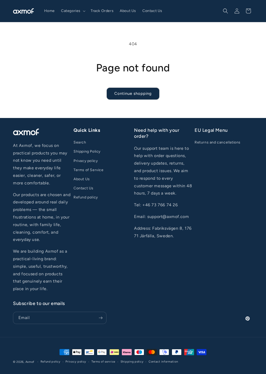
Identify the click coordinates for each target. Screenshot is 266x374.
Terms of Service (89, 170)
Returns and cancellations (218, 142)
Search (80, 142)
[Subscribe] (100, 318)
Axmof (30, 362)
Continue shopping (133, 93)
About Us (82, 179)
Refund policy (86, 197)
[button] (73, 10)
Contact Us (84, 188)
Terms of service (103, 361)
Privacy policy (86, 161)
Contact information (163, 361)
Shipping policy (132, 361)
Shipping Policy (87, 151)
